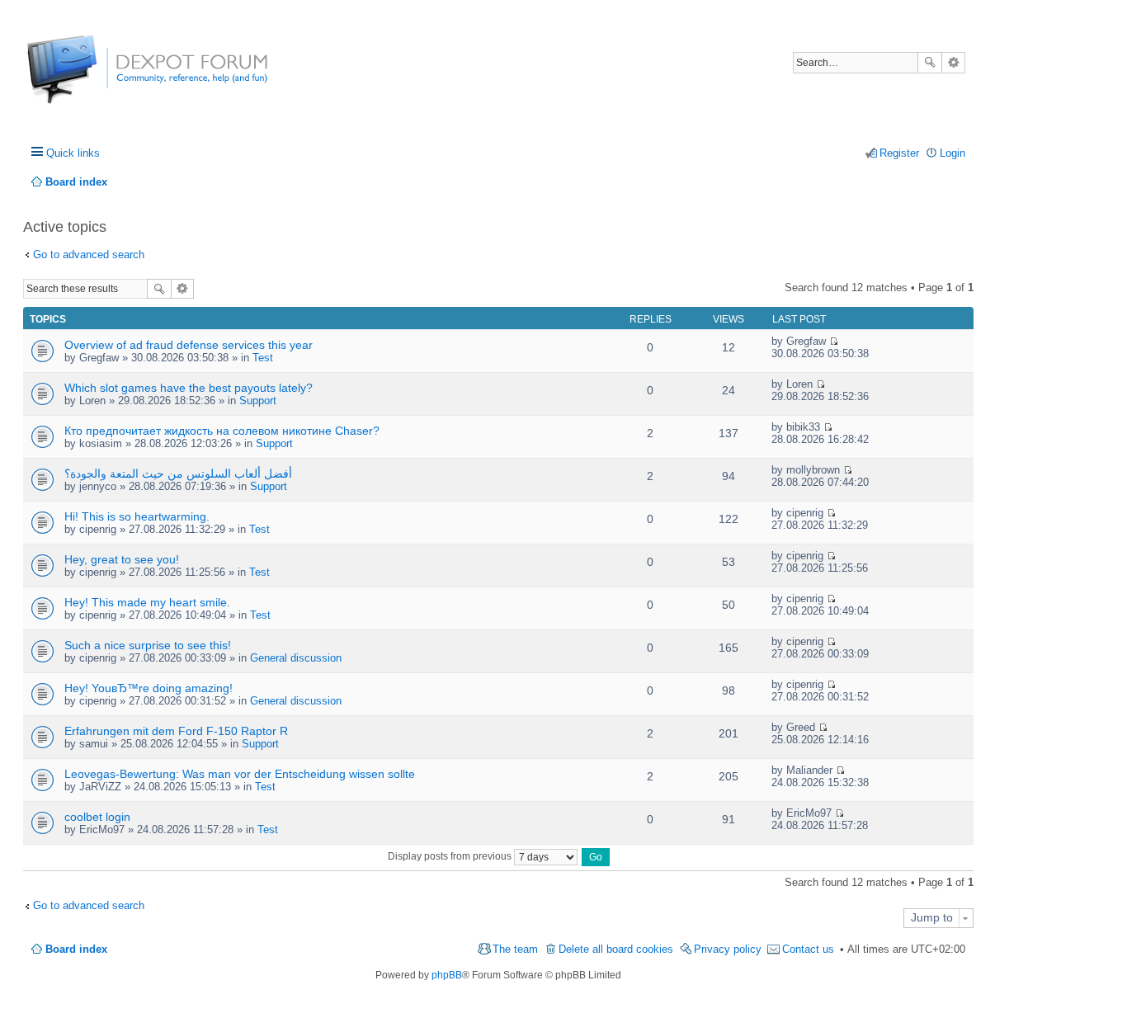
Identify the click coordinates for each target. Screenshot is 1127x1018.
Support (257, 400)
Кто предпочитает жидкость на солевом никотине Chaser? (222, 430)
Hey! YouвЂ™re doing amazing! (148, 688)
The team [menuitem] (515, 949)
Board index (76, 949)
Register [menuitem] (899, 153)
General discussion (296, 658)
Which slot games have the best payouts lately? (188, 387)
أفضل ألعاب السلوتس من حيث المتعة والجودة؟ (178, 473)
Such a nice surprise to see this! (147, 645)
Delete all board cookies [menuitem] (616, 949)
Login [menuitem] (952, 153)
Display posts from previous (451, 856)
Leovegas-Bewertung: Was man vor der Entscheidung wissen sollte (239, 773)
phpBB (446, 975)
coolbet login (97, 816)
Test (262, 357)
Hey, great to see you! (121, 559)
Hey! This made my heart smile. (147, 602)
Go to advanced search (88, 254)
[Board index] (88, 78)
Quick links (73, 153)
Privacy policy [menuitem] (728, 949)
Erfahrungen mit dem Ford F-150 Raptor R (176, 731)
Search (929, 63)
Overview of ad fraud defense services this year (188, 344)
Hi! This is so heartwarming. (137, 516)
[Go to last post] (833, 341)
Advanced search (953, 63)
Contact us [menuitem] (808, 949)
